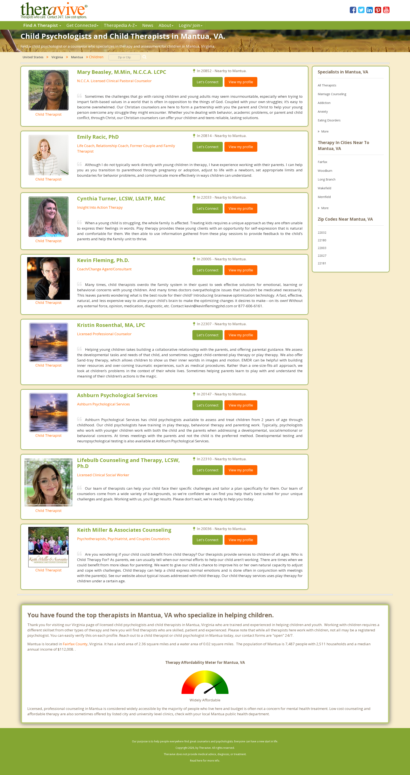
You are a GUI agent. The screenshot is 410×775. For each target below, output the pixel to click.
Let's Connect (207, 82)
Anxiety (323, 111)
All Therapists (327, 85)
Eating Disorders (329, 120)
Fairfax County (75, 643)
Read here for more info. (205, 760)
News (147, 25)
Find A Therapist (41, 25)
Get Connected (81, 25)
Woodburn (325, 171)
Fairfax (322, 162)
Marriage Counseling (332, 94)
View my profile (241, 82)
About (165, 25)
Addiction (324, 103)
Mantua (77, 57)
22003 (322, 248)
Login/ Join (189, 25)
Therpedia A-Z (119, 25)
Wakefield (324, 188)
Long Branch (326, 179)
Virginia (57, 57)
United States (33, 57)
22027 (322, 255)
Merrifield (324, 197)
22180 (322, 240)
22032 (322, 232)
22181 (322, 263)
